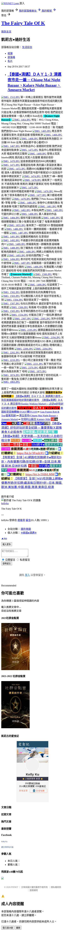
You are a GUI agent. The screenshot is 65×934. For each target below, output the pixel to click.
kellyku (5, 503)
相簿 (10, 53)
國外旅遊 (26, 529)
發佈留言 (7, 563)
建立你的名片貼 (7, 847)
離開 (18, 928)
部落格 (11, 57)
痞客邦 (21, 520)
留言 (28, 520)
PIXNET (14, 887)
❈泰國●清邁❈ (29, 532)
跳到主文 (6, 31)
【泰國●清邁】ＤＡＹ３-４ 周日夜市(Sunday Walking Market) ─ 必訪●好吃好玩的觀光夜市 (32, 404)
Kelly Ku (4, 841)
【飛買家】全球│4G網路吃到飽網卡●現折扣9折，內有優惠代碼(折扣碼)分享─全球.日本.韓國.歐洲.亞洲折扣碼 (31, 461)
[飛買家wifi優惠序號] (2, 878)
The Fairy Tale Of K (23, 23)
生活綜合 (27, 47)
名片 (10, 61)
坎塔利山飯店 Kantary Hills (35, 419)
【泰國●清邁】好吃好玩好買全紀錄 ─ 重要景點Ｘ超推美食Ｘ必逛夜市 (31, 428)
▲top (4, 538)
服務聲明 (34, 890)
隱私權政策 (56, 887)
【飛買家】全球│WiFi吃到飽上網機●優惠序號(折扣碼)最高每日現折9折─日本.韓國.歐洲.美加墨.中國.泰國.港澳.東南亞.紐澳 (32, 483)
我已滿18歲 (8, 928)
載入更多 (7, 544)
